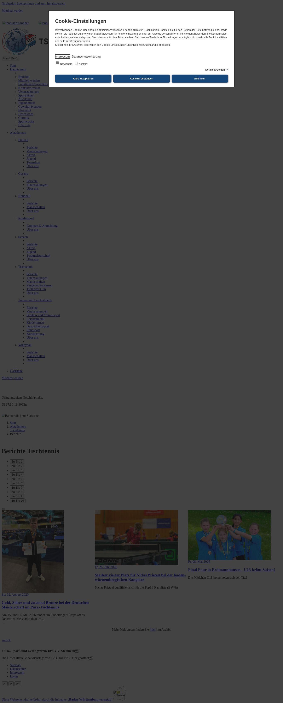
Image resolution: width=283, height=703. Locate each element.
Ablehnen (199, 78)
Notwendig (66, 63)
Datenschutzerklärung (86, 56)
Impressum (62, 56)
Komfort (82, 63)
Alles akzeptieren (83, 78)
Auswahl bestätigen (141, 78)
